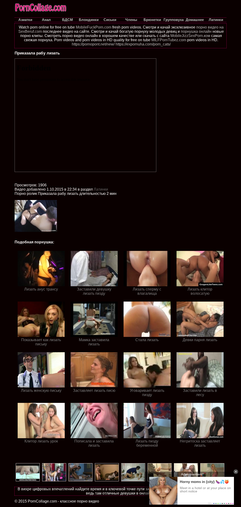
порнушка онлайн (196, 31)
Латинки (101, 189)
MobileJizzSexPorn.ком (190, 36)
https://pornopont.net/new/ (93, 44)
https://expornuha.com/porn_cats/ (143, 44)
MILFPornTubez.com (168, 40)
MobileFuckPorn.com (93, 27)
